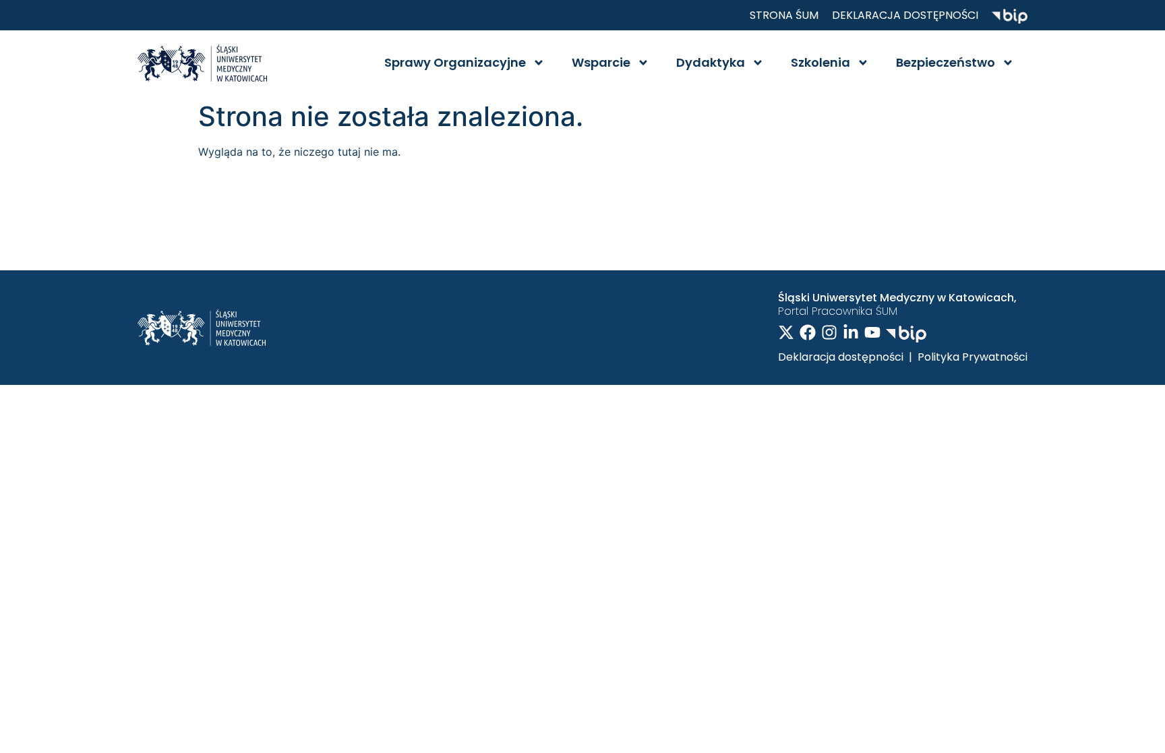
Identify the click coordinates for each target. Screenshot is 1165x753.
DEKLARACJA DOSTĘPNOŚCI (905, 15)
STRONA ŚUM (784, 15)
